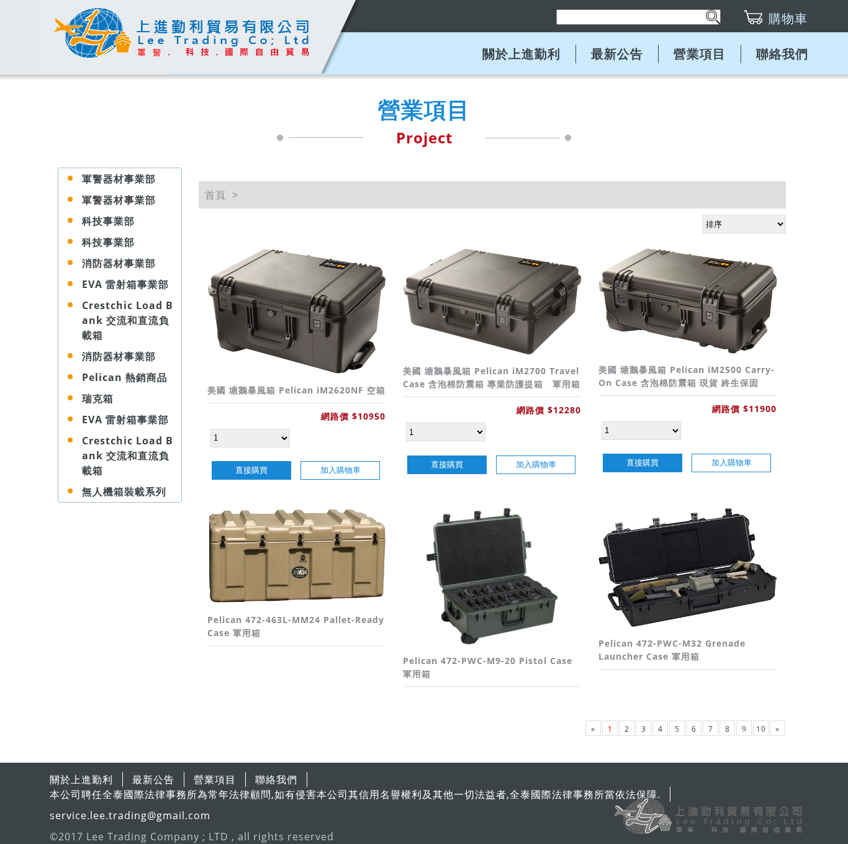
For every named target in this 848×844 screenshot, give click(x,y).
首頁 (215, 195)
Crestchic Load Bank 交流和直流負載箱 (127, 320)
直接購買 (251, 470)
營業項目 (700, 53)
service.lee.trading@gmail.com (130, 815)
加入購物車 (340, 470)
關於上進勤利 (521, 53)
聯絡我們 (782, 53)
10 (761, 729)
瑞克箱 (98, 398)
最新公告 (617, 53)
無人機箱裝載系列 (124, 491)
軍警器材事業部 (119, 179)
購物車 (788, 18)
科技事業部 (108, 221)
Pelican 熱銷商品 (125, 377)
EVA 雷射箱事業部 (125, 284)
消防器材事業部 (119, 263)
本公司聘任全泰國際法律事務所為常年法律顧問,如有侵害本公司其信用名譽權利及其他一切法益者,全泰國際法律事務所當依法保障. (355, 794)
